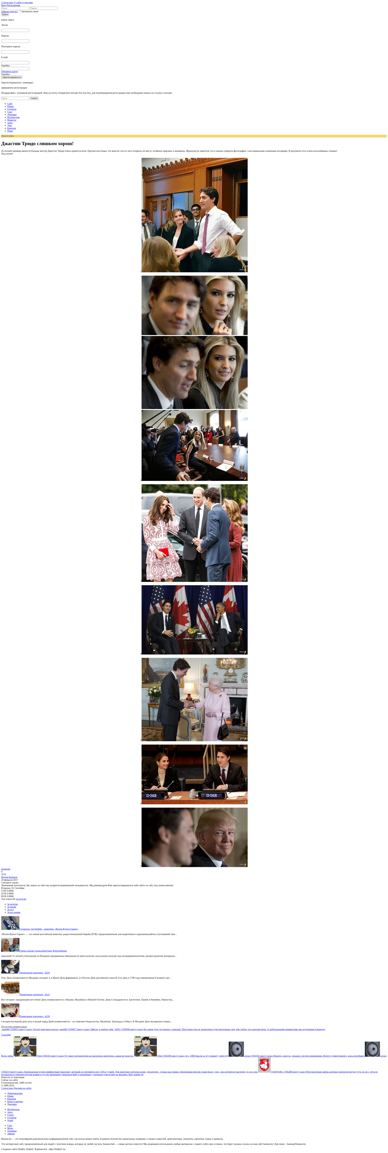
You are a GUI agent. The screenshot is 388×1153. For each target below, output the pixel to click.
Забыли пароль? (9, 11)
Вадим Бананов (9, 877)
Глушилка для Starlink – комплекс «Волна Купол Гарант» (48, 929)
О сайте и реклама (23, 2)
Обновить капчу (9, 71)
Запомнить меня (29, 11)
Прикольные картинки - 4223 (34, 994)
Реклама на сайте (23, 1088)
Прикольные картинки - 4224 (34, 972)
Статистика (7, 2)
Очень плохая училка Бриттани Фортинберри (43, 951)
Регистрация (13, 5)
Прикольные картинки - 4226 (34, 1016)
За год (10, 909)
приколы (5, 869)
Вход (3, 5)
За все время (13, 912)
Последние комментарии (14, 1026)
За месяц (11, 907)
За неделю (12, 904)
